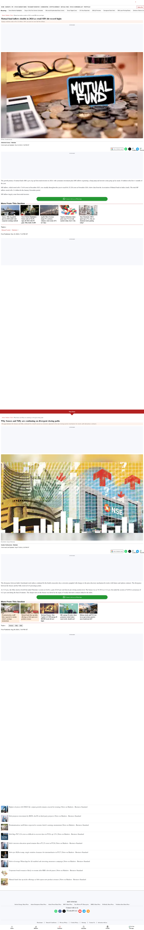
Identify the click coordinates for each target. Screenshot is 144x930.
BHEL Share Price (95, 904)
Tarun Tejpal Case (72, 10)
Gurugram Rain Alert (109, 10)
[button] (125, 149)
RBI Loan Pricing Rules (124, 10)
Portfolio (87, 7)
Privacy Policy (63, 922)
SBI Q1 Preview (96, 10)
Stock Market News (20, 7)
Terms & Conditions (51, 922)
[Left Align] (2, 3)
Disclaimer (40, 922)
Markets (8, 7)
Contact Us (92, 922)
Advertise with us (102, 922)
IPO (12, 7)
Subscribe (140, 7)
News (11, 15)
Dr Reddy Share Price (108, 904)
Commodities (44, 7)
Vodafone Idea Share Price (122, 904)
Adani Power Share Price (54, 904)
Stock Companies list (76, 7)
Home (2, 7)
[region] (72, 38)
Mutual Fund (65, 7)
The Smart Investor (34, 7)
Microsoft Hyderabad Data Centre (55, 10)
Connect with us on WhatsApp (74, 199)
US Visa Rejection (85, 10)
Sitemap (84, 922)
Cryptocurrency (54, 7)
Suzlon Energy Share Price (22, 904)
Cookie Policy (74, 922)
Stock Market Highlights (15, 10)
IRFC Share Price (67, 904)
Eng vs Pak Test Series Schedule (34, 10)
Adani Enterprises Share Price (38, 904)
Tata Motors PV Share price (81, 904)
